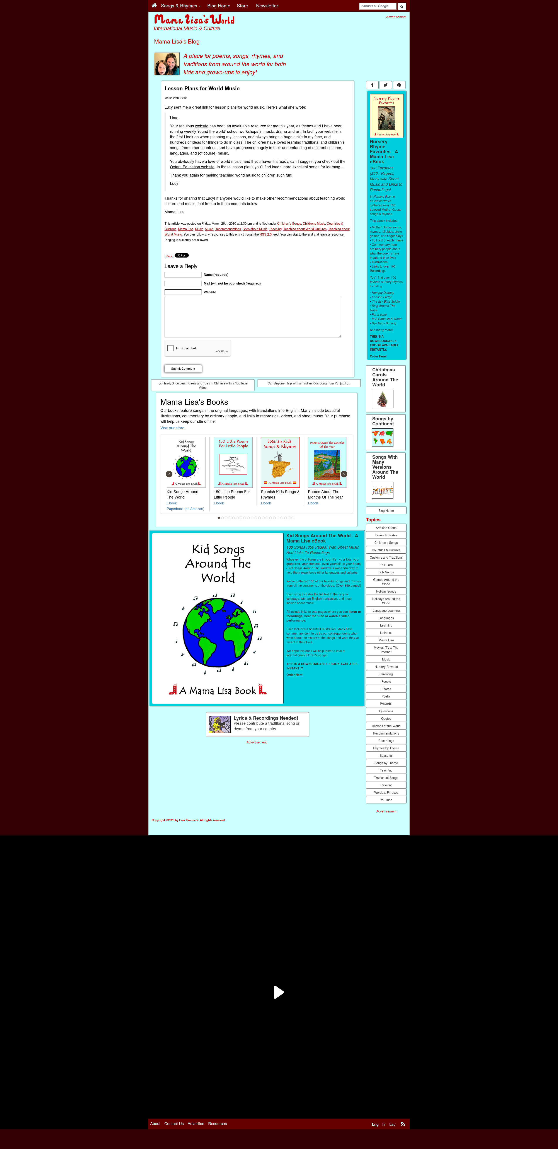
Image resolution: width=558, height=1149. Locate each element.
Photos (386, 689)
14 (267, 518)
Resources (217, 1123)
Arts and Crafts (386, 528)
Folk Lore (386, 565)
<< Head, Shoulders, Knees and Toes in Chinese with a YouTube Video (202, 385)
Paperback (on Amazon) (185, 508)
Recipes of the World (386, 726)
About (155, 1123)
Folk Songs (386, 572)
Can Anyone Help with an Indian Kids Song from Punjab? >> (309, 383)
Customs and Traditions (386, 557)
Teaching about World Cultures (305, 228)
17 (278, 518)
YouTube (386, 800)
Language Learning (386, 610)
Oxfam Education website (192, 166)
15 (271, 518)
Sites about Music (255, 228)
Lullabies (386, 632)
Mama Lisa (185, 228)
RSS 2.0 (266, 234)
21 (293, 518)
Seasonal (386, 755)
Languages (386, 618)
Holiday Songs (386, 591)
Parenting (386, 674)
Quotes (386, 718)
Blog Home (386, 510)
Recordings (386, 740)
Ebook (172, 502)
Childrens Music (314, 223)
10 (252, 518)
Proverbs (386, 703)
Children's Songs (289, 223)
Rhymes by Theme (386, 748)
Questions (386, 711)
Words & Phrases (386, 792)
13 (263, 518)
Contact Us (174, 1123)
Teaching (275, 228)
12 (260, 518)
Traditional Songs (386, 777)
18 (282, 518)
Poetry (386, 696)
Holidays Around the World (386, 600)
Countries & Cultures (386, 550)
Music (199, 228)
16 (274, 518)
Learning (386, 625)
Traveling (386, 785)
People (386, 681)
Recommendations (228, 228)
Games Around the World (386, 581)
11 (256, 518)
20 (289, 518)
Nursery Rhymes (386, 666)
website (201, 125)
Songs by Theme (386, 763)
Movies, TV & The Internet (386, 649)
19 (285, 518)
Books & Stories (386, 535)
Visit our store (172, 427)
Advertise (196, 1123)
